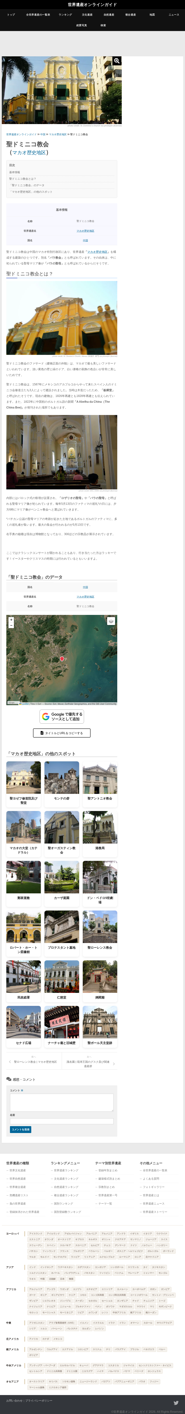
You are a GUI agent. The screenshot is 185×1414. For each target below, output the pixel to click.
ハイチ (100, 1371)
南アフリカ (135, 1312)
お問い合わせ (14, 1400)
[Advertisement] (152, 82)
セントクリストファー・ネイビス (155, 1365)
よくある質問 (151, 1178)
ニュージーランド (88, 1381)
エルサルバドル (67, 1365)
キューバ (83, 1365)
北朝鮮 (52, 1279)
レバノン (99, 1328)
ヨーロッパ (12, 1233)
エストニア (34, 1239)
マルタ (32, 1257)
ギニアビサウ (57, 1295)
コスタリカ (113, 1365)
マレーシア (133, 1273)
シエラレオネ (48, 1301)
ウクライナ (161, 1233)
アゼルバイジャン (73, 1233)
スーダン (79, 1301)
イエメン (84, 1323)
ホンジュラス (154, 1371)
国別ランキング (63, 1203)
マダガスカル (125, 1306)
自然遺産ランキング (66, 1186)
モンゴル (163, 1273)
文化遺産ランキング (66, 1178)
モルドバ (44, 1257)
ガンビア (165, 1289)
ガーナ (32, 1295)
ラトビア (75, 1257)
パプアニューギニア (124, 1381)
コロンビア (83, 1349)
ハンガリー (162, 1245)
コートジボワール (139, 1295)
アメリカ (33, 1339)
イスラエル (98, 1323)
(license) (117, 125)
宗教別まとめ (106, 1186)
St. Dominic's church (90, 125)
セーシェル (107, 1301)
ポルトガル (153, 1251)
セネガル (93, 1301)
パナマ (127, 1371)
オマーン (134, 1323)
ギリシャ (106, 1239)
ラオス (32, 1279)
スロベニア (80, 1245)
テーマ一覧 (105, 1203)
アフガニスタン (36, 1323)
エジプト (77, 1289)
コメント (16, 1090)
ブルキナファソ (83, 1306)
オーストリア (64, 1239)
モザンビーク (165, 1306)
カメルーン (122, 1289)
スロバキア (65, 1245)
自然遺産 (109, 14)
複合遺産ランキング (66, 1195)
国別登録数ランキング (67, 1211)
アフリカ (11, 1289)
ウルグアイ (52, 1349)
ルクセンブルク (107, 1257)
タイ (145, 1267)
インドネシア (46, 1267)
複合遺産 (130, 14)
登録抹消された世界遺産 (24, 1211)
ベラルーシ (94, 1251)
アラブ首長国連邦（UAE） (62, 1323)
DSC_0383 (94, 491)
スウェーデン (35, 1245)
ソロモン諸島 (68, 1381)
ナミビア (51, 1306)
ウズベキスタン (65, 1267)
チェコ (107, 1245)
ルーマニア (124, 1257)
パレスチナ (72, 1328)
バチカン (33, 1251)
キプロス (79, 1239)
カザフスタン (84, 1267)
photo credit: (74, 125)
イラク (111, 1323)
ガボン (153, 1289)
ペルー (162, 1349)
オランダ (49, 1239)
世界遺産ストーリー (155, 1211)
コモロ (83, 1295)
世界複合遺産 (18, 1186)
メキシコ (57, 1339)
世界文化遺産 (18, 1170)
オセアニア (12, 1381)
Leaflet (25, 703)
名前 (12, 1115)
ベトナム (119, 1273)
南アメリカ (12, 1349)
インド (32, 1267)
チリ (108, 1349)
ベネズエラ (148, 1349)
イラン (122, 1323)
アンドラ (121, 1233)
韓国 (71, 1279)
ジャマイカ (128, 1365)
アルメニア (107, 1233)
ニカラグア (87, 1371)
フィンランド (48, 1251)
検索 (103, 25)
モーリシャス (48, 1312)
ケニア (72, 1295)
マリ (152, 1306)
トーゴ (162, 1301)
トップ (11, 14)
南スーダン (151, 1312)
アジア (10, 1267)
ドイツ (133, 1245)
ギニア (43, 1295)
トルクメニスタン (38, 1273)
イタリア (147, 1233)
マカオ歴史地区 (29, 152)
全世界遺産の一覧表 (38, 14)
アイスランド (35, 1233)
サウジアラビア (164, 1323)
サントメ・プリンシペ (163, 1295)
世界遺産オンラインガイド (92, 5)
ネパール (55, 1273)
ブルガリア (78, 1251)
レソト (105, 1312)
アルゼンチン (35, 1349)
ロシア (138, 1257)
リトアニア (89, 1257)
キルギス (93, 1239)
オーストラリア (36, 1381)
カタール (148, 1323)
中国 (85, 240)
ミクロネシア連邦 (57, 1387)
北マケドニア (152, 1257)
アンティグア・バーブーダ (42, 1365)
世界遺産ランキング (66, 1170)
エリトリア (107, 1289)
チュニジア (148, 1301)
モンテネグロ (59, 1257)
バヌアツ (106, 1381)
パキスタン (89, 1273)
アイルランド (53, 1233)
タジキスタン (158, 1267)
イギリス (134, 1233)
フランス (64, 1251)
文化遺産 (87, 14)
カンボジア (100, 1267)
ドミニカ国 (71, 1371)
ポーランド (168, 1251)
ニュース (174, 14)
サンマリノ (135, 1239)
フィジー (154, 1381)
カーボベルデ (138, 1289)
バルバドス (113, 1371)
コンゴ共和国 (97, 1295)
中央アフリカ (119, 1312)
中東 (8, 1322)
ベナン (98, 1306)
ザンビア (33, 1301)
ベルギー (108, 1251)
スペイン (51, 1245)
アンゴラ (51, 1289)
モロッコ (33, 1312)
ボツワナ (110, 1306)
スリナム (97, 1349)
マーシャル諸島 (36, 1387)
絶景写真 (81, 25)
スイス (164, 1239)
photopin (108, 125)
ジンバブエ (65, 1301)
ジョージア (151, 1239)
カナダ (45, 1339)
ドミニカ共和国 (54, 1371)
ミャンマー (148, 1273)
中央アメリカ (13, 1365)
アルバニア (91, 1233)
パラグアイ (120, 1349)
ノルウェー (146, 1245)
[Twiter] (176, 1403)
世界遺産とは (151, 1195)
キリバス (53, 1381)
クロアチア (120, 1239)
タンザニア (122, 1301)
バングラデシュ (71, 1273)
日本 (62, 1279)
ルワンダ (93, 1312)
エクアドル (67, 1349)
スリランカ (133, 1267)
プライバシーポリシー (38, 1400)
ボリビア (33, 1355)
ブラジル (134, 1349)
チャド (135, 1301)
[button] (62, 658)
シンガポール (116, 1267)
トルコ (43, 1328)
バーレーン (56, 1328)
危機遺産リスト (19, 1195)
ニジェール (65, 1306)
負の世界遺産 (18, 1203)
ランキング (65, 14)
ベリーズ (139, 1371)
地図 (152, 14)
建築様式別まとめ (109, 1178)
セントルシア (35, 1371)
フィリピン (104, 1273)
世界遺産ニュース (154, 1203)
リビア (81, 1312)
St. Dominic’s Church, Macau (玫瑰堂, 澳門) (81, 356)
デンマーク (120, 1245)
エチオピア (91, 1289)
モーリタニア (66, 1312)
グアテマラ (98, 1365)
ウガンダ (64, 1289)
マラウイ (141, 1306)
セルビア (95, 1245)
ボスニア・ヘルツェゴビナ (130, 1251)
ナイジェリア (35, 1306)
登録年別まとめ (107, 1170)
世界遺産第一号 (107, 1195)
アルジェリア (35, 1289)
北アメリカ (12, 1338)
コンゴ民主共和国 (117, 1295)
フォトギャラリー (154, 1186)
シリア (32, 1328)
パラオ (142, 1381)
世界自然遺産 (18, 1178)
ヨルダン (86, 1328)
